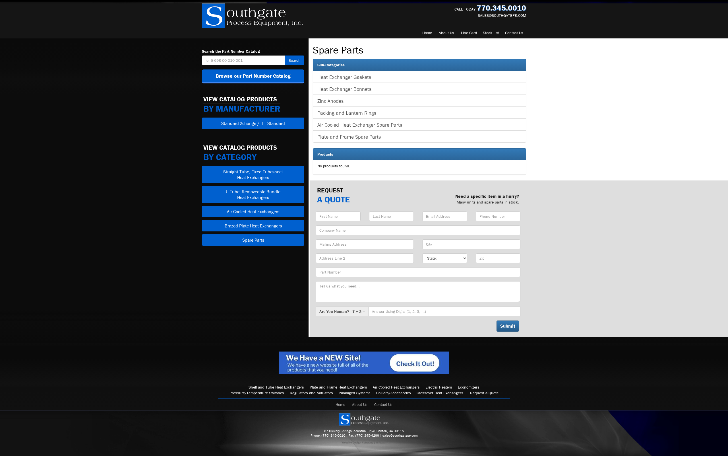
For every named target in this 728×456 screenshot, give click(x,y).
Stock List (491, 32)
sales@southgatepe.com (502, 15)
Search (295, 60)
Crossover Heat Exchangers (440, 392)
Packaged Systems (355, 392)
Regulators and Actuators (311, 392)
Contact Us (383, 404)
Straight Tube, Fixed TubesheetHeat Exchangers (253, 174)
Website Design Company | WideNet (364, 442)
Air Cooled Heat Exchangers (253, 211)
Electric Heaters (438, 387)
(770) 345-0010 (333, 435)
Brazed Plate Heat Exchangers (253, 226)
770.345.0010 (501, 8)
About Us (359, 404)
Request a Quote (484, 392)
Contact (514, 32)
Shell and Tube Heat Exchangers (276, 387)
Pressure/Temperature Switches (256, 392)
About (446, 32)
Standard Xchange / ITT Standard (253, 123)
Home (427, 32)
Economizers (468, 387)
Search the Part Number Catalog (231, 51)
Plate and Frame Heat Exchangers (338, 387)
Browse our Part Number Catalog (253, 76)
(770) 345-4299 (367, 435)
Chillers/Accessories (393, 392)
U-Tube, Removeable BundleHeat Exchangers (253, 194)
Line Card (469, 32)
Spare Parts (253, 240)
